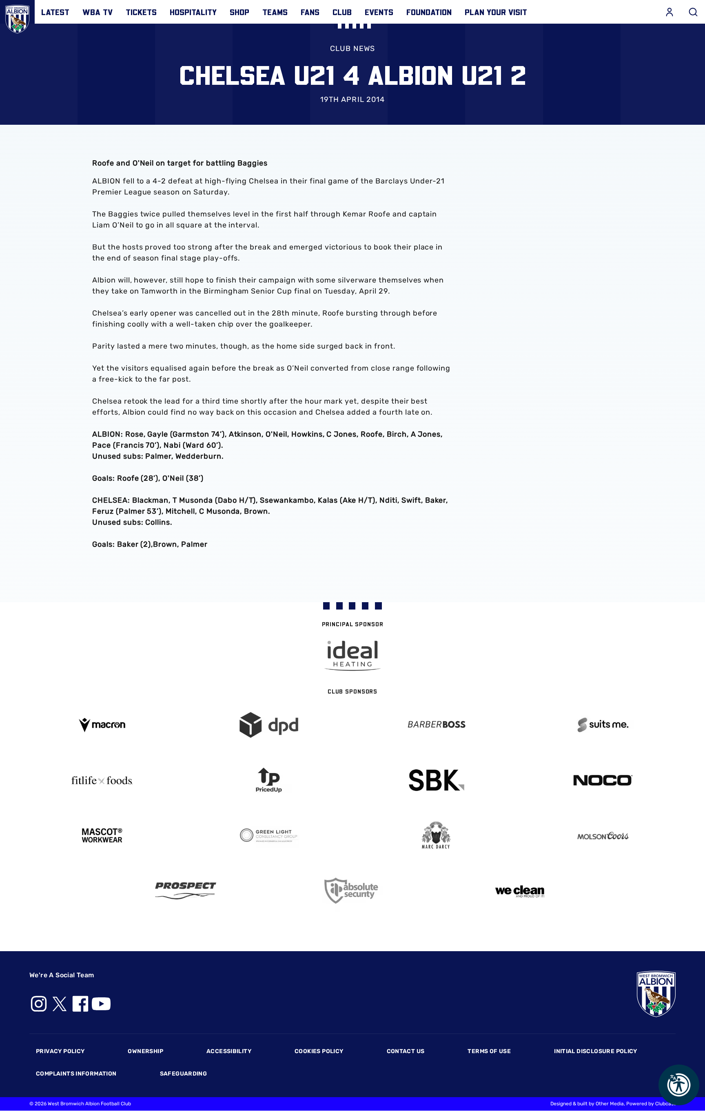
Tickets (141, 12)
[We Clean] (520, 890)
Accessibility (228, 1051)
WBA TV (97, 12)
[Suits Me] (603, 725)
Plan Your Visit (496, 12)
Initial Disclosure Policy (595, 1051)
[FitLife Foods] (102, 780)
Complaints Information (76, 1073)
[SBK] (436, 780)
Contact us (406, 1051)
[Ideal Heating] (352, 655)
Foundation (429, 12)
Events (379, 12)
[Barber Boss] (436, 725)
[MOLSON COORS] (603, 835)
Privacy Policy (60, 1051)
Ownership (145, 1051)
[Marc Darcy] (436, 835)
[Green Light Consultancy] (269, 836)
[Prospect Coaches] (186, 890)
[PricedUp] (269, 780)
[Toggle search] (693, 12)
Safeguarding (183, 1073)
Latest (55, 12)
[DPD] (269, 725)
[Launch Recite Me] (678, 1085)
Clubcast (665, 1104)
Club (342, 12)
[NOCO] (603, 780)
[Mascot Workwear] (102, 836)
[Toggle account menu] (669, 12)
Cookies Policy (319, 1051)
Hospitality (193, 12)
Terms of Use (489, 1051)
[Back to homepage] (17, 17)
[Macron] (102, 725)
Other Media (610, 1104)
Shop (239, 12)
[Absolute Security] (352, 891)
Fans (310, 12)
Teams (275, 12)
